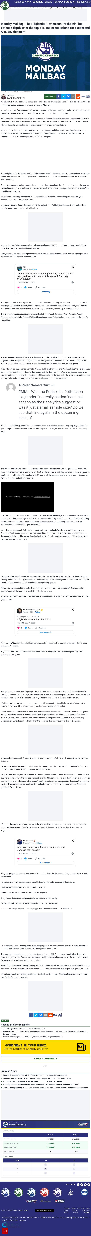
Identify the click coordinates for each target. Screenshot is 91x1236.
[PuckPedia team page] (88, 96)
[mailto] (73, 96)
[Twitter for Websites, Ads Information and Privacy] (73, 282)
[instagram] (81, 1184)
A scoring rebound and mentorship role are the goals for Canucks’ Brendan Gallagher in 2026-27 (41, 1084)
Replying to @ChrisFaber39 (28, 617)
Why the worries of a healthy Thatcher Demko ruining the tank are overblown (33, 1081)
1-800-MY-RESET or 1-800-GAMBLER (38, 1217)
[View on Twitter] (72, 268)
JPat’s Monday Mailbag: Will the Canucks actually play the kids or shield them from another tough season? (45, 1088)
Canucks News (22, 2)
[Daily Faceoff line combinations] (83, 96)
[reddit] (78, 96)
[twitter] (63, 96)
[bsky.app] (68, 96)
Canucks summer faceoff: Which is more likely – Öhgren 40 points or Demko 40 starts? (37, 1078)
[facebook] (58, 96)
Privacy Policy (65, 1211)
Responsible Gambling (86, 1211)
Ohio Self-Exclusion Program (14, 1220)
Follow (34, 269)
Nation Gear (84, 2)
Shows (48, 2)
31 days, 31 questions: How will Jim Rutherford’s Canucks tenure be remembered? (35, 1075)
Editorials (38, 2)
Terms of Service (75, 1211)
